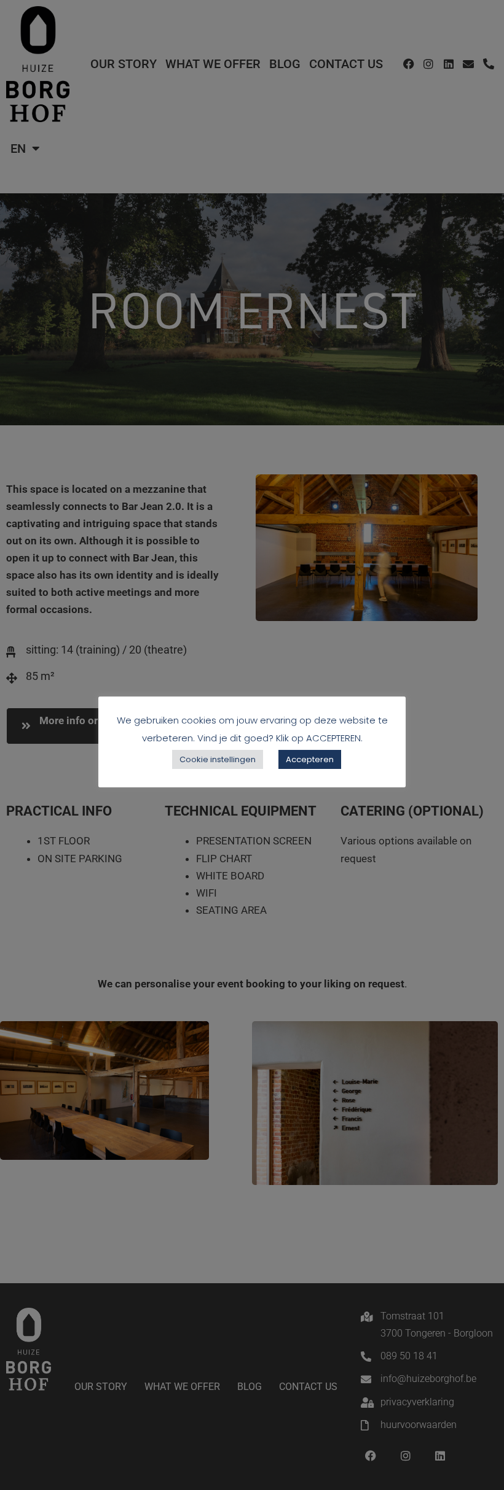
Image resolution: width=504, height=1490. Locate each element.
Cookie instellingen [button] (217, 759)
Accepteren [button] (310, 759)
